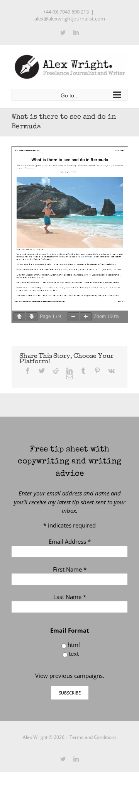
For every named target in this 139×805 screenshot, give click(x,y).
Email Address (70, 541)
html (74, 644)
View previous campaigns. (69, 675)
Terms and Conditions (93, 737)
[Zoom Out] (73, 316)
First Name (69, 569)
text (74, 653)
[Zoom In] (86, 316)
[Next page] (31, 316)
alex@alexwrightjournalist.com (69, 18)
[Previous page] (19, 316)
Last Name (69, 597)
